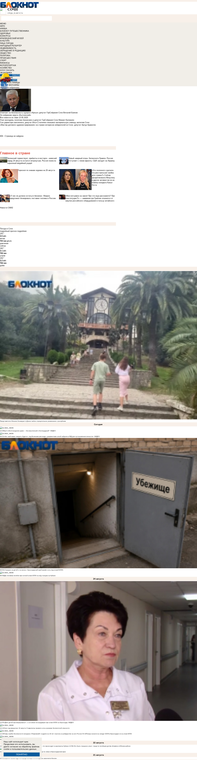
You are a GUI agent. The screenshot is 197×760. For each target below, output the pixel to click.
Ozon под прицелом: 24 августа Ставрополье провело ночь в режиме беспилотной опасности (37, 728)
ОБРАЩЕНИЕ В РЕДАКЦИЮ (13, 51)
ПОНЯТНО (21, 754)
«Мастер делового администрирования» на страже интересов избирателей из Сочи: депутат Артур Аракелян (48, 125)
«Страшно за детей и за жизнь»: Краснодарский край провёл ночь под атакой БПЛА (33, 570)
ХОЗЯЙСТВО (6, 68)
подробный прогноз (8, 231)
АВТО (2, 26)
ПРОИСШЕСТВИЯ (8, 58)
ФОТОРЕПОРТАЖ (8, 65)
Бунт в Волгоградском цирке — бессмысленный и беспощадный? (27, 431)
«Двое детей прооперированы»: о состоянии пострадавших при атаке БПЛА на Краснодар (36, 722)
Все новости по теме (9, 117)
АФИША (3, 28)
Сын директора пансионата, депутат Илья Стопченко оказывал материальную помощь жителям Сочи (44, 122)
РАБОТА (16, 75)
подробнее (22, 231)
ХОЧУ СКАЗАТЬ (7, 70)
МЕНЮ (3, 24)
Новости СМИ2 (6, 208)
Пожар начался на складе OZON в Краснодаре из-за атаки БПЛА (109, 734)
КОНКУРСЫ (5, 36)
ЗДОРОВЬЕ (5, 33)
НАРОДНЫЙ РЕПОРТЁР (11, 46)
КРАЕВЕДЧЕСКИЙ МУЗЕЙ (12, 38)
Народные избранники (9, 87)
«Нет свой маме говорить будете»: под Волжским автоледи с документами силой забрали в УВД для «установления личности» (49, 436)
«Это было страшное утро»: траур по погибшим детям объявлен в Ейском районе (102, 746)
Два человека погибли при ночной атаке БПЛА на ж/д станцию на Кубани (30, 575)
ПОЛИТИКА (5, 55)
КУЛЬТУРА (5, 41)
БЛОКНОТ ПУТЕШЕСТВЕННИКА (14, 31)
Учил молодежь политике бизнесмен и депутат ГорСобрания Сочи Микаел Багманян (37, 120)
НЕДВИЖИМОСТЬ (8, 48)
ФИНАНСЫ (5, 63)
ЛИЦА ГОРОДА (7, 43)
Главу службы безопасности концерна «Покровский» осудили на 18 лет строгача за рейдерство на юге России (43, 734)
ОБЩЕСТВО (5, 53)
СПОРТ (3, 60)
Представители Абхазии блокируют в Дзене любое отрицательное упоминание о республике (33, 421)
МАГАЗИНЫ (14, 85)
